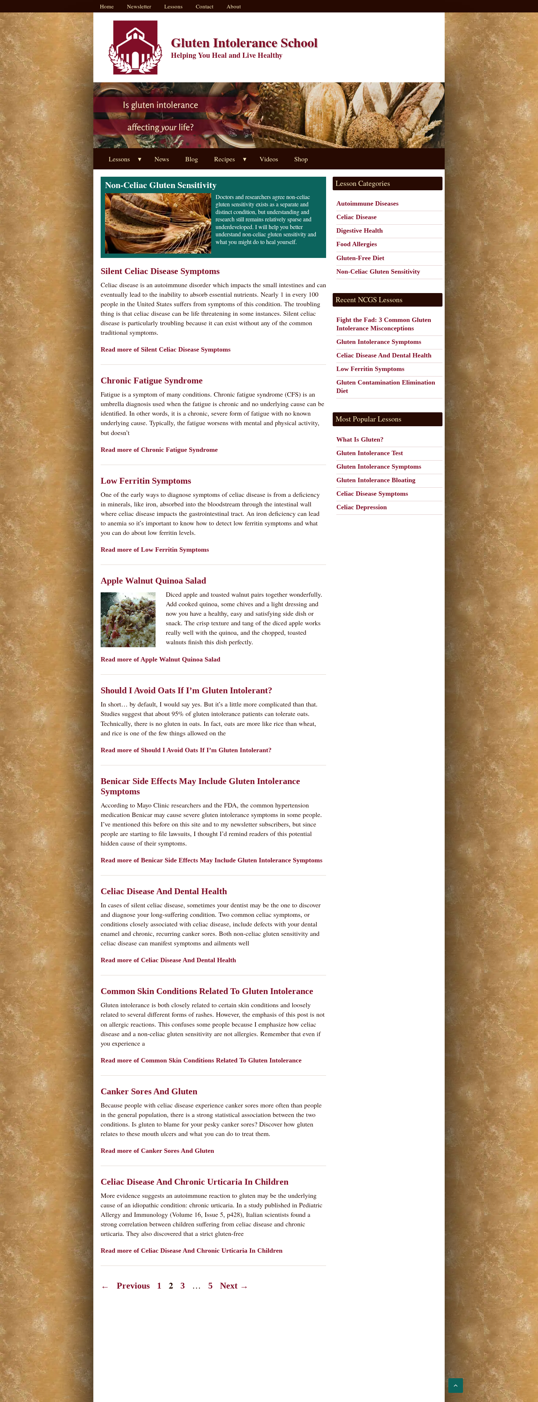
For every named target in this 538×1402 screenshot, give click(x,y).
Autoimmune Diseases (367, 203)
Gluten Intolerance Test (369, 453)
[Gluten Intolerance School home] (135, 47)
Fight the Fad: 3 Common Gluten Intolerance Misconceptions (383, 324)
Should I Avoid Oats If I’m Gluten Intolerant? (186, 690)
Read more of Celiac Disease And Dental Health (168, 960)
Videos (268, 158)
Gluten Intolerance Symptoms (378, 341)
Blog (191, 158)
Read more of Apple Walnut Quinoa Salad (160, 659)
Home (107, 6)
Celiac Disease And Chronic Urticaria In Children (194, 1182)
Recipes (224, 158)
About (234, 6)
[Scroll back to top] (455, 1385)
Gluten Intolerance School (244, 42)
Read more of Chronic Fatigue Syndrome (159, 449)
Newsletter (139, 6)
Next (234, 1285)
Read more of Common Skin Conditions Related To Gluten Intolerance (201, 1060)
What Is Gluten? (360, 439)
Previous (125, 1285)
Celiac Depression (361, 507)
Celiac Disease (356, 217)
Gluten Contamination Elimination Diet (385, 386)
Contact (204, 6)
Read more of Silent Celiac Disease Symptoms (166, 349)
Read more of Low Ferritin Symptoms (155, 549)
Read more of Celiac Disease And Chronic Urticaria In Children (192, 1250)
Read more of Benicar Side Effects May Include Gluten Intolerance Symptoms (211, 860)
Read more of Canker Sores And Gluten (157, 1150)
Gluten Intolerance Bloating (375, 480)
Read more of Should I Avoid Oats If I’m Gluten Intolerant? (186, 750)
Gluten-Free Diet (360, 258)
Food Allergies (356, 244)
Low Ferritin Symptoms (146, 481)
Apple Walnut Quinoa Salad (153, 580)
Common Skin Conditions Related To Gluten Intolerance (207, 991)
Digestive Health (359, 230)
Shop (301, 158)
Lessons (173, 6)
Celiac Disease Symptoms (372, 493)
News (161, 158)
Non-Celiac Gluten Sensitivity (378, 271)
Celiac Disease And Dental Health (164, 891)
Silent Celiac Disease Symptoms (160, 271)
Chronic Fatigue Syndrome (152, 380)
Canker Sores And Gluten (149, 1091)
